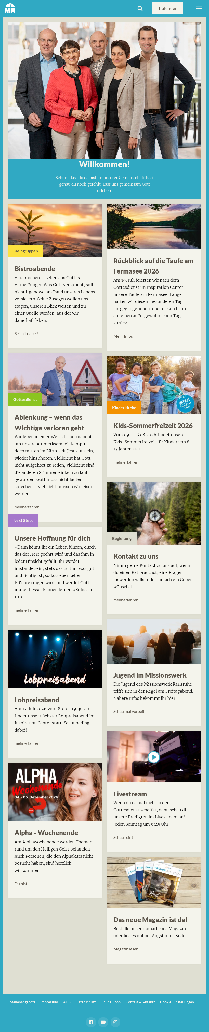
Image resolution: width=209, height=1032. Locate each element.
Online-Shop (111, 1002)
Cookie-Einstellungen (177, 1002)
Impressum (49, 1002)
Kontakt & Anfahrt (140, 1002)
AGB (67, 1002)
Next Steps (23, 520)
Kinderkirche (124, 407)
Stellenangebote (22, 1002)
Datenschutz (86, 1002)
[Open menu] (199, 8)
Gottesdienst (25, 399)
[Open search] (140, 8)
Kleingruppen (25, 250)
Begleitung (122, 538)
